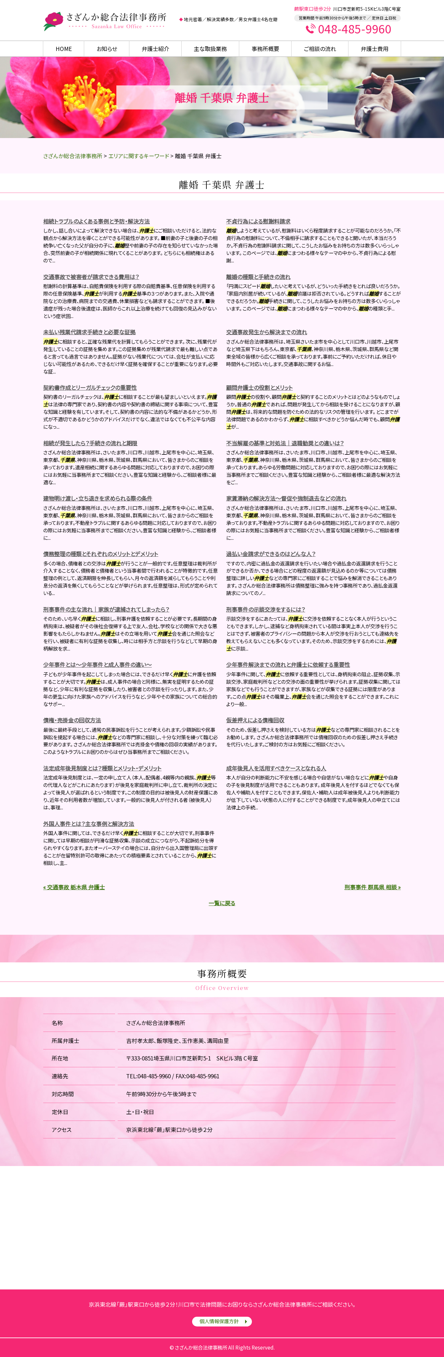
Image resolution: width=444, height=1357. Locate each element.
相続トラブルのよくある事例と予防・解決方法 (96, 221)
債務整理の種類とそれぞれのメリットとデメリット (100, 554)
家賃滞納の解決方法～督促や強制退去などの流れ (286, 498)
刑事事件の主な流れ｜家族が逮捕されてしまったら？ (106, 609)
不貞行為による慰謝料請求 (258, 221)
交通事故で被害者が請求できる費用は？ (91, 277)
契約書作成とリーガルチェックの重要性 (90, 387)
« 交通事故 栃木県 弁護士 (74, 887)
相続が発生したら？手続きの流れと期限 (90, 443)
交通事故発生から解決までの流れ (266, 332)
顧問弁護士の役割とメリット (259, 387)
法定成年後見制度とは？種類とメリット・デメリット (102, 768)
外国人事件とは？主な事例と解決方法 (88, 823)
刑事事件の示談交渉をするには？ (265, 609)
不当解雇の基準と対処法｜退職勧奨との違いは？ (285, 443)
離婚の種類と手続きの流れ (258, 277)
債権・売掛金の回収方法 (72, 720)
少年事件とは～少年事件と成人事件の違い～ (97, 664)
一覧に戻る (222, 903)
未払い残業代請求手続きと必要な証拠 (89, 332)
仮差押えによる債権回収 (255, 720)
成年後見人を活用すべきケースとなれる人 (276, 768)
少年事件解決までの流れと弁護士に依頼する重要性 (288, 664)
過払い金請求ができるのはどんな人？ (271, 554)
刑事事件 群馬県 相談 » (373, 887)
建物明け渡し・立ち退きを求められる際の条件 (97, 498)
